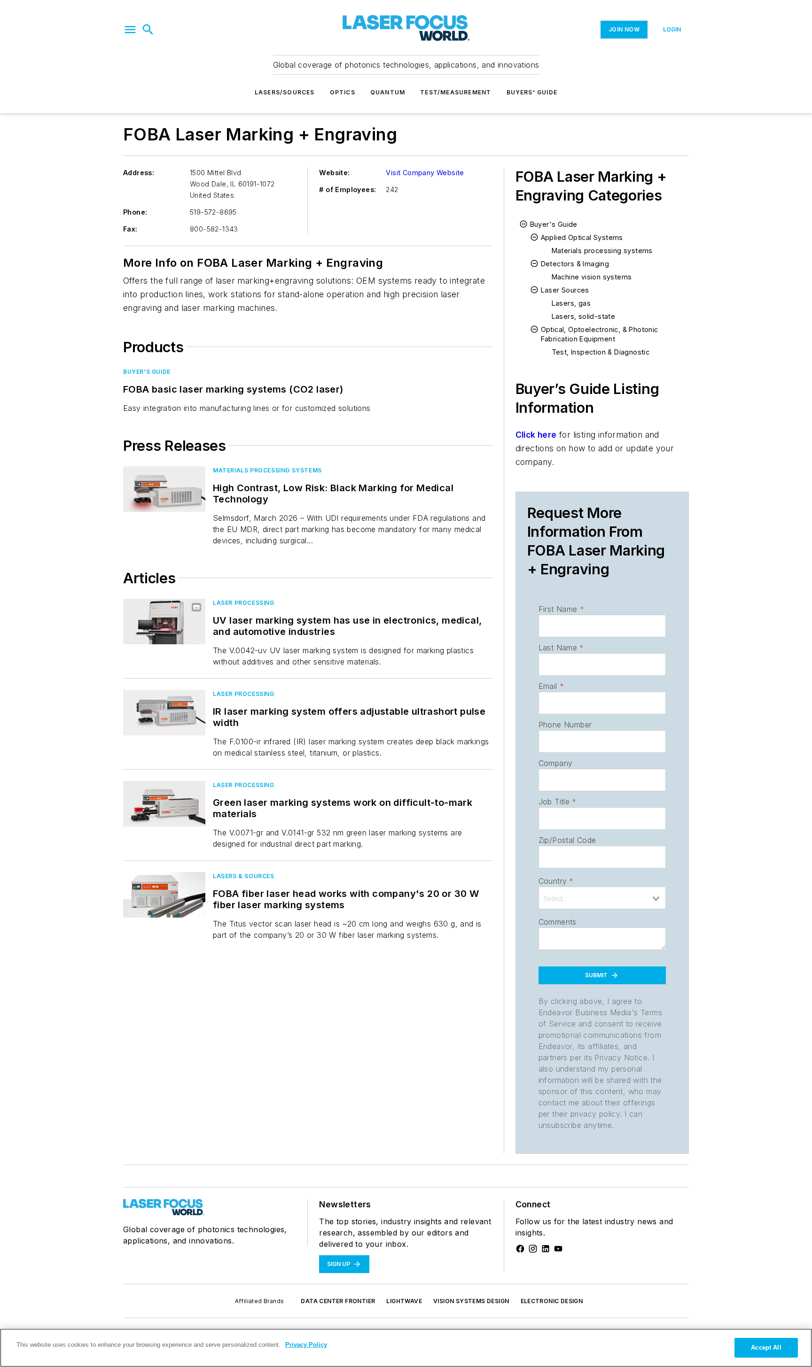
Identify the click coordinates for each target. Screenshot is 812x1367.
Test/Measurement (455, 92)
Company (556, 763)
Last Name (561, 647)
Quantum (387, 92)
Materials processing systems (267, 470)
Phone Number (565, 724)
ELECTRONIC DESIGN (552, 1301)
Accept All (766, 1347)
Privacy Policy (306, 1344)
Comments (558, 922)
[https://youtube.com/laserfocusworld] (558, 1248)
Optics (342, 92)
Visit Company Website (425, 173)
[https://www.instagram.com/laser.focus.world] (533, 1248)
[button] (130, 30)
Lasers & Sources (243, 876)
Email (551, 686)
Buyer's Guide (147, 371)
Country (556, 881)
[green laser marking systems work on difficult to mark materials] (164, 803)
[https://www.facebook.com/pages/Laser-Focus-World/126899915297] (520, 1248)
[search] (148, 30)
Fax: (130, 229)
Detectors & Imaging (575, 264)
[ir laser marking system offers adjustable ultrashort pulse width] (164, 712)
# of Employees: (347, 189)
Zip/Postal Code (567, 840)
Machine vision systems (592, 277)
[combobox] (602, 898)
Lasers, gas (571, 303)
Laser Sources (565, 290)
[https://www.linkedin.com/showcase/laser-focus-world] (545, 1248)
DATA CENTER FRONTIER (338, 1301)
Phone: (135, 212)
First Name (561, 609)
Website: (334, 173)
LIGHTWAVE (404, 1301)
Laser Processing (243, 602)
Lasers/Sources (285, 92)
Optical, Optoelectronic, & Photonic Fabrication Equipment (599, 334)
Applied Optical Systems (582, 237)
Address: (138, 173)
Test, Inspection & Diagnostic (601, 352)
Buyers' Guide (532, 92)
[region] (406, 1347)
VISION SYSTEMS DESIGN (471, 1301)
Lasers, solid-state (584, 316)
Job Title (558, 801)
